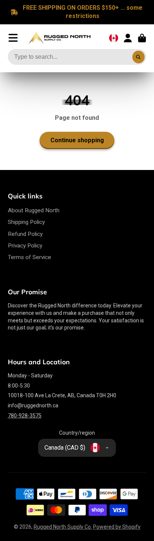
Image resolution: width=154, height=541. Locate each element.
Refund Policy (25, 234)
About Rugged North (33, 210)
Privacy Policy (25, 245)
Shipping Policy (26, 222)
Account (127, 38)
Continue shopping (77, 140)
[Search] (138, 57)
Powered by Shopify (117, 527)
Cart (142, 38)
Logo (59, 38)
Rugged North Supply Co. (63, 527)
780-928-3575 (24, 416)
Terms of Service (29, 257)
